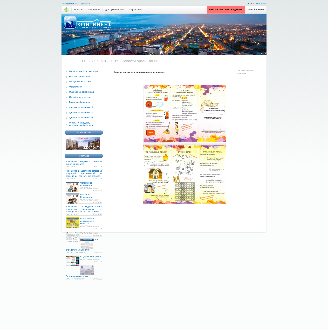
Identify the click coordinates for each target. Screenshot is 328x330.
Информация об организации (83, 71)
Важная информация (79, 102)
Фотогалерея (75, 87)
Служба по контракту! (90, 257)
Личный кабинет (256, 9)
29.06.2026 (97, 229)
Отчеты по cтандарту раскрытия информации (81, 124)
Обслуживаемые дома (80, 81)
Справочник (135, 9)
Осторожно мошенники (77, 276)
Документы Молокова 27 (81, 112)
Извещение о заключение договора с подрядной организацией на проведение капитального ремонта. (84, 173)
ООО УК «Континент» (246, 70)
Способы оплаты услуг (80, 97)
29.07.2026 (97, 179)
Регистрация (261, 3)
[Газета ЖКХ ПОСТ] (83, 149)
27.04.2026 (97, 235)
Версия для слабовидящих (225, 9)
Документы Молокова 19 (81, 107)
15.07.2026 (97, 190)
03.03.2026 (97, 252)
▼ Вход (251, 3)
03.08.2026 (97, 167)
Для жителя (94, 9)
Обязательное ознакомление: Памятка (87, 221)
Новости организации (79, 76)
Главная (78, 9)
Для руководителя (114, 9)
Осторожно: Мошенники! (86, 184)
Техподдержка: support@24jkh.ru (76, 3)
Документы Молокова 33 (81, 117)
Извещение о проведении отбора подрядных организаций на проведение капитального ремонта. (84, 209)
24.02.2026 (97, 279)
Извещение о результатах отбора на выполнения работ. (84, 162)
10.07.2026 (97, 214)
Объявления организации (81, 92)
